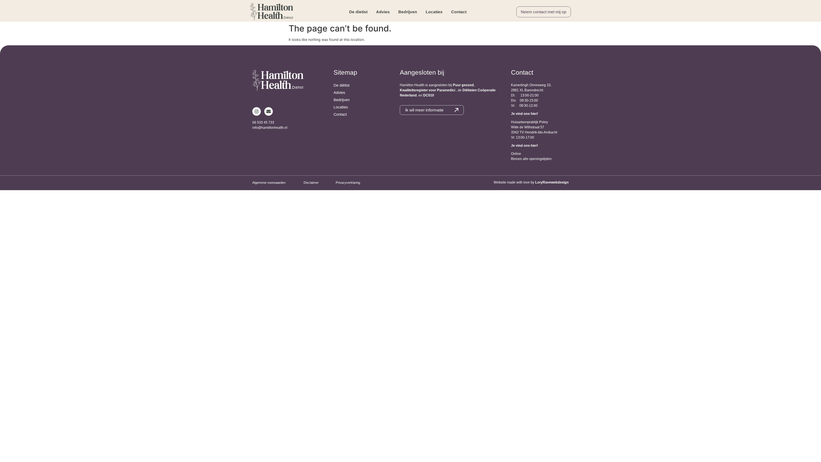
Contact (459, 12)
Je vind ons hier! (524, 114)
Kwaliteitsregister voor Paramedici (428, 90)
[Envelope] (268, 111)
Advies (383, 12)
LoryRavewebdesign (552, 182)
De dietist (358, 12)
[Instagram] (256, 111)
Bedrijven (407, 12)
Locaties (434, 12)
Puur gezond (463, 85)
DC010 (428, 95)
